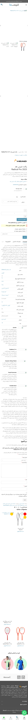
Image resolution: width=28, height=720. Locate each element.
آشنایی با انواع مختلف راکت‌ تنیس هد (18, 181)
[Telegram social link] (15, 507)
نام (26, 480)
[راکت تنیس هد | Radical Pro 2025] (20, 633)
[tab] (25, 241)
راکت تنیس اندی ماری (10, 504)
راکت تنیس (21, 152)
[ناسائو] (7, 677)
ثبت (24, 237)
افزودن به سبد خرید (21, 219)
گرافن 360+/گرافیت (6, 305)
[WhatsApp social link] (16, 507)
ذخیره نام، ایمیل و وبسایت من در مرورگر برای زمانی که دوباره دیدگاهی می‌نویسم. (14, 495)
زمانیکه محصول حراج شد (20, 229)
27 (2, 302)
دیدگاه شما (24, 462)
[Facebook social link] (20, 507)
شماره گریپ (22, 197)
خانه (26, 152)
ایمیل (25, 486)
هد (2, 323)
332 (3, 281)
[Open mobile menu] (26, 4)
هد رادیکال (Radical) (6, 270)
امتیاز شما (24, 457)
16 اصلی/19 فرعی (5, 288)
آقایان (3, 273)
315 (2, 285)
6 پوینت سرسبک (5, 295)
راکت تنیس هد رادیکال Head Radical (11, 505)
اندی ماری (4, 319)
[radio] (17, 197)
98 (2, 278)
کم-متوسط (4, 292)
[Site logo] (14, 5)
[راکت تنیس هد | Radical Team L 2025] (7, 633)
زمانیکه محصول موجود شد (20, 231)
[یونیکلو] (21, 677)
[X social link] (18, 507)
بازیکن (23, 202)
